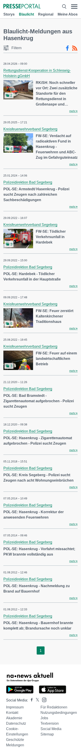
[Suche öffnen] (64, 7)
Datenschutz (16, 723)
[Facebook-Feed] (67, 48)
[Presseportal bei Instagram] (42, 699)
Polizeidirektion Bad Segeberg (27, 182)
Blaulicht (26, 14)
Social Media (50, 729)
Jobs (44, 718)
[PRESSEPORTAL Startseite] (21, 7)
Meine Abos (68, 14)
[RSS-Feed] (75, 48)
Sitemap (47, 734)
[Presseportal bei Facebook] (30, 700)
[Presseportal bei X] (36, 700)
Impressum (15, 707)
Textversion (49, 723)
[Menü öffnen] (74, 7)
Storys (9, 14)
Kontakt (12, 713)
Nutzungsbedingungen (58, 713)
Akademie (14, 718)
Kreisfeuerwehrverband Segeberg (30, 129)
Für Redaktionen (53, 707)
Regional (45, 14)
